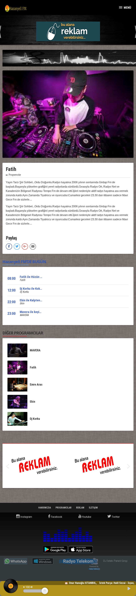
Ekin (22, 303)
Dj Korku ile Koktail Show (36, 289)
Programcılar (15, 174)
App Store (81, 549)
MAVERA (24, 315)
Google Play (55, 549)
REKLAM (80, 507)
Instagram (26, 516)
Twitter (115, 516)
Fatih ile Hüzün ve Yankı (35, 277)
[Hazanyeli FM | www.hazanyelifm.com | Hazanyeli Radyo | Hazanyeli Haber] (16, 8)
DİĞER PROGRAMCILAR (22, 333)
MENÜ (127, 7)
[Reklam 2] (68, 466)
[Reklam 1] (81, 31)
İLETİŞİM (93, 507)
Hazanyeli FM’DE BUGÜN (24, 261)
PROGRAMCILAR (64, 507)
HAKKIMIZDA (44, 507)
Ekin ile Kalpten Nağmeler (37, 300)
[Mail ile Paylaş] (33, 246)
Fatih (22, 280)
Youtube (86, 516)
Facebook (56, 516)
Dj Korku (24, 291)
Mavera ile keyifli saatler (36, 312)
